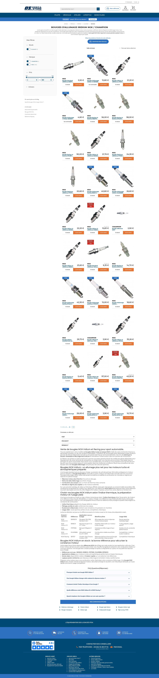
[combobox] (80, 9)
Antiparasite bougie (105, 610)
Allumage (86, 23)
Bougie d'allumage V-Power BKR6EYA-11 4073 (68, 119)
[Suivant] (73, 427)
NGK (35, 64)
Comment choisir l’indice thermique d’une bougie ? (83, 584)
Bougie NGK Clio (29, 112)
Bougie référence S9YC (117, 229)
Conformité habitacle (75, 671)
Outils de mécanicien (30, 114)
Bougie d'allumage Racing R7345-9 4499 (68, 304)
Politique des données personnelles (102, 662)
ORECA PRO (50, 662)
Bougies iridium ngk (124, 607)
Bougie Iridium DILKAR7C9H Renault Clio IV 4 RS (67, 341)
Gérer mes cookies (108, 667)
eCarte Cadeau (95, 661)
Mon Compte (125, 10)
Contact (49, 661)
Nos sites (71, 659)
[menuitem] (57, 15)
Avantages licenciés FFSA (76, 668)
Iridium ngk (83, 610)
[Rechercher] (98, 9)
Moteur (79, 23)
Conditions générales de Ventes (100, 665)
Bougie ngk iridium (104, 607)
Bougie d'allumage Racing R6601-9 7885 (93, 193)
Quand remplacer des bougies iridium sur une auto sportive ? (86, 596)
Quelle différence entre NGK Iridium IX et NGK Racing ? (84, 590)
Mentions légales (96, 664)
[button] (136, 2)
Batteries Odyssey (29, 116)
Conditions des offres (75, 662)
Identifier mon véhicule (99, 41)
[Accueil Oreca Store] (36, 8)
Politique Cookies (96, 667)
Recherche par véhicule (54, 664)
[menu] (79, 15)
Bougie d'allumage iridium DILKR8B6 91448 (118, 193)
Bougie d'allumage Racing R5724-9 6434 (93, 415)
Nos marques (73, 661)
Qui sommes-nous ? (74, 658)
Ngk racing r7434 (123, 610)
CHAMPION (36, 61)
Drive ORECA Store (96, 659)
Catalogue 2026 (51, 659)
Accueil (66, 23)
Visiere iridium (84, 607)
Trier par (123, 48)
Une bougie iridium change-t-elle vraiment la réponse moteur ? (86, 578)
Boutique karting (74, 667)
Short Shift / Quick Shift (31, 109)
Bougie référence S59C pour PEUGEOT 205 (92, 341)
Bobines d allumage (67, 607)
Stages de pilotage (74, 664)
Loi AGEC (93, 668)
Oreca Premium (96, 658)
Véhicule (72, 23)
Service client (51, 658)
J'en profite (93, 17)
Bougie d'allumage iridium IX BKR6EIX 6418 (93, 82)
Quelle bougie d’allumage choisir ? (34, 102)
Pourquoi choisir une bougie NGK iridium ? (80, 572)
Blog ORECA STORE (74, 665)
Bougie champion (67, 610)
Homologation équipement (77, 670)
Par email (118, 647)
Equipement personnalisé (55, 665)
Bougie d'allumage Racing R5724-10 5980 (118, 415)
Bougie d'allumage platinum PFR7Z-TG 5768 (93, 304)
